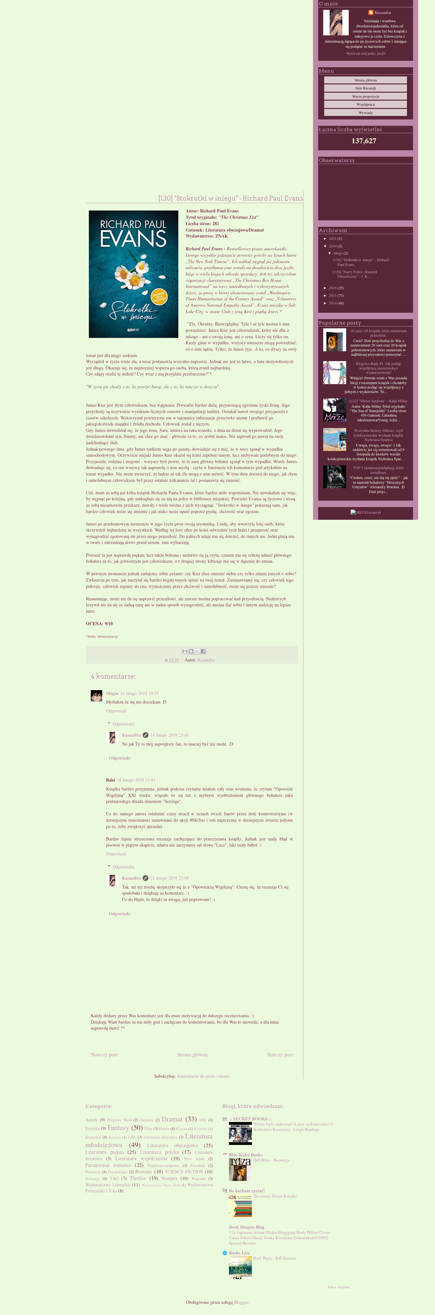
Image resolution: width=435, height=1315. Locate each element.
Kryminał (93, 1137)
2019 (333, 245)
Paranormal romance (108, 1164)
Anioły (91, 1120)
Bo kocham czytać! (247, 1190)
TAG (114, 1178)
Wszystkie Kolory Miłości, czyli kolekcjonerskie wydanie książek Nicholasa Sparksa (378, 435)
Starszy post (280, 1054)
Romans (143, 1171)
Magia (112, 693)
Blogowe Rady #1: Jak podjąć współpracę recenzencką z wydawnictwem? (378, 368)
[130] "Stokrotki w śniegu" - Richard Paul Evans (361, 262)
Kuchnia (115, 1137)
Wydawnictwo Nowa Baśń (161, 1185)
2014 (333, 302)
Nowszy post (104, 1054)
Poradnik (197, 1165)
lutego (338, 252)
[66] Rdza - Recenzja (271, 1160)
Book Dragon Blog (246, 1227)
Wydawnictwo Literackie (108, 1185)
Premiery (92, 1172)
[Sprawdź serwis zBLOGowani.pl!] (366, 512)
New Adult (194, 1158)
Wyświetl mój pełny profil (365, 53)
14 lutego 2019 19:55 (139, 693)
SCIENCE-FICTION (184, 1171)
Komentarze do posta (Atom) (203, 1076)
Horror (164, 1128)
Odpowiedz (116, 711)
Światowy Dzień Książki (275, 1196)
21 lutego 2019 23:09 (169, 878)
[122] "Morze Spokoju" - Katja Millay (379, 400)
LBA (132, 1137)
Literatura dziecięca (161, 1137)
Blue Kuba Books (245, 1154)
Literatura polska (159, 1151)
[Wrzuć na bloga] (191, 651)
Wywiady (366, 112)
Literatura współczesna (141, 1158)
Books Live (239, 1252)
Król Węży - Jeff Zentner (274, 1258)
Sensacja (92, 1178)
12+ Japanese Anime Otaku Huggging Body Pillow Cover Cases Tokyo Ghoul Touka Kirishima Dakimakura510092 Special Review (279, 1237)
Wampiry (169, 1178)
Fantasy (118, 1127)
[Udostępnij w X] (197, 651)
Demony (146, 1120)
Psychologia (118, 1172)
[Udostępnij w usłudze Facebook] (203, 651)
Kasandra (131, 735)
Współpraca (365, 104)
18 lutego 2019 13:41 (136, 780)
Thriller (138, 1178)
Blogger (241, 1302)
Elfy (202, 1120)
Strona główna (192, 1054)
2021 (333, 238)
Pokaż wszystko (339, 1287)
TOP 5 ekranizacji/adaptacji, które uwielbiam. (378, 470)
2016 (333, 287)
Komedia (200, 1128)
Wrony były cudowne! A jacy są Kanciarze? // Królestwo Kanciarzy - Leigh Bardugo (293, 1126)
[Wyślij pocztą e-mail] (185, 651)
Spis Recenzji (365, 87)
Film (149, 1128)
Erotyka (92, 1128)
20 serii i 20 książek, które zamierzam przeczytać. (378, 333)
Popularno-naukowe (163, 1165)
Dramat (171, 1118)
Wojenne (198, 1178)
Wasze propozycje (365, 96)
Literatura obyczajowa (172, 1145)
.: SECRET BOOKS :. (250, 1118)
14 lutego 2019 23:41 (169, 735)
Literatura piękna (104, 1151)
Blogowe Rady (119, 1120)
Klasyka (182, 1128)
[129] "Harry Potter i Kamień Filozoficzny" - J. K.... (355, 274)
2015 (333, 295)
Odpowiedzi (123, 724)
